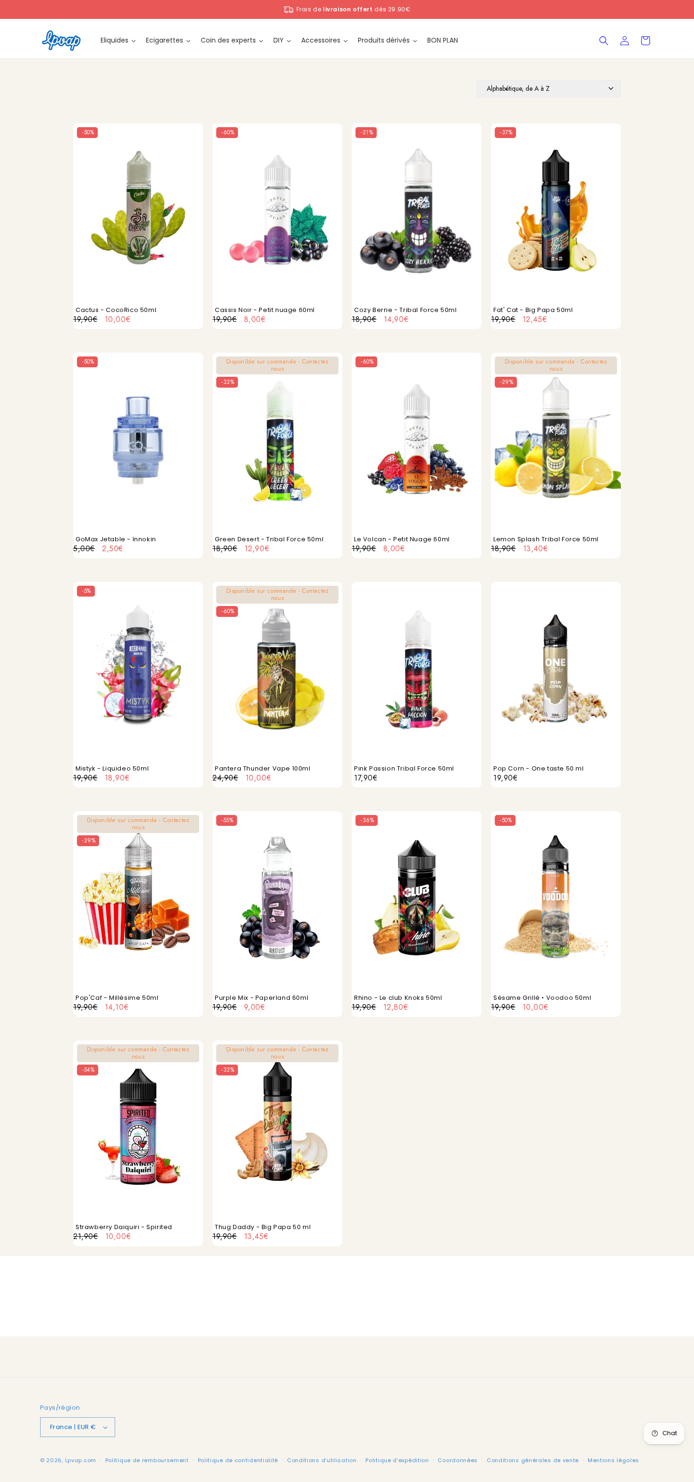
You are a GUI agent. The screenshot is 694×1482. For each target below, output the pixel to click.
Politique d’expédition (397, 1460)
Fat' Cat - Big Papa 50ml (533, 310)
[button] (603, 40)
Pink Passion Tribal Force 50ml (404, 769)
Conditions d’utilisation (322, 1460)
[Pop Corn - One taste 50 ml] (556, 673)
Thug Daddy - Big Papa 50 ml (263, 1227)
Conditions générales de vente (533, 1460)
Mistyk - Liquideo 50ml (112, 769)
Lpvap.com (80, 1460)
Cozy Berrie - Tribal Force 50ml (405, 310)
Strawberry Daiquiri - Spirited (124, 1227)
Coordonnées (458, 1460)
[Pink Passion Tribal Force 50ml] (417, 673)
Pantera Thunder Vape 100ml (263, 769)
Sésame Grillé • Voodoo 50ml (542, 998)
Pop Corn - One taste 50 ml (538, 769)
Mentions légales (613, 1460)
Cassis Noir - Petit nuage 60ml (265, 310)
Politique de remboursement (147, 1460)
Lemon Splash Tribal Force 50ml (546, 540)
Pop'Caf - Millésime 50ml (117, 998)
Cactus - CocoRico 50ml (116, 310)
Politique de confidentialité (238, 1460)
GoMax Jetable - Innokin (116, 540)
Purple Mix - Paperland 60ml (261, 998)
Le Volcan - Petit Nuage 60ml (402, 540)
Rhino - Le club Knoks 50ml (398, 998)
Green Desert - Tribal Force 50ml (269, 540)
